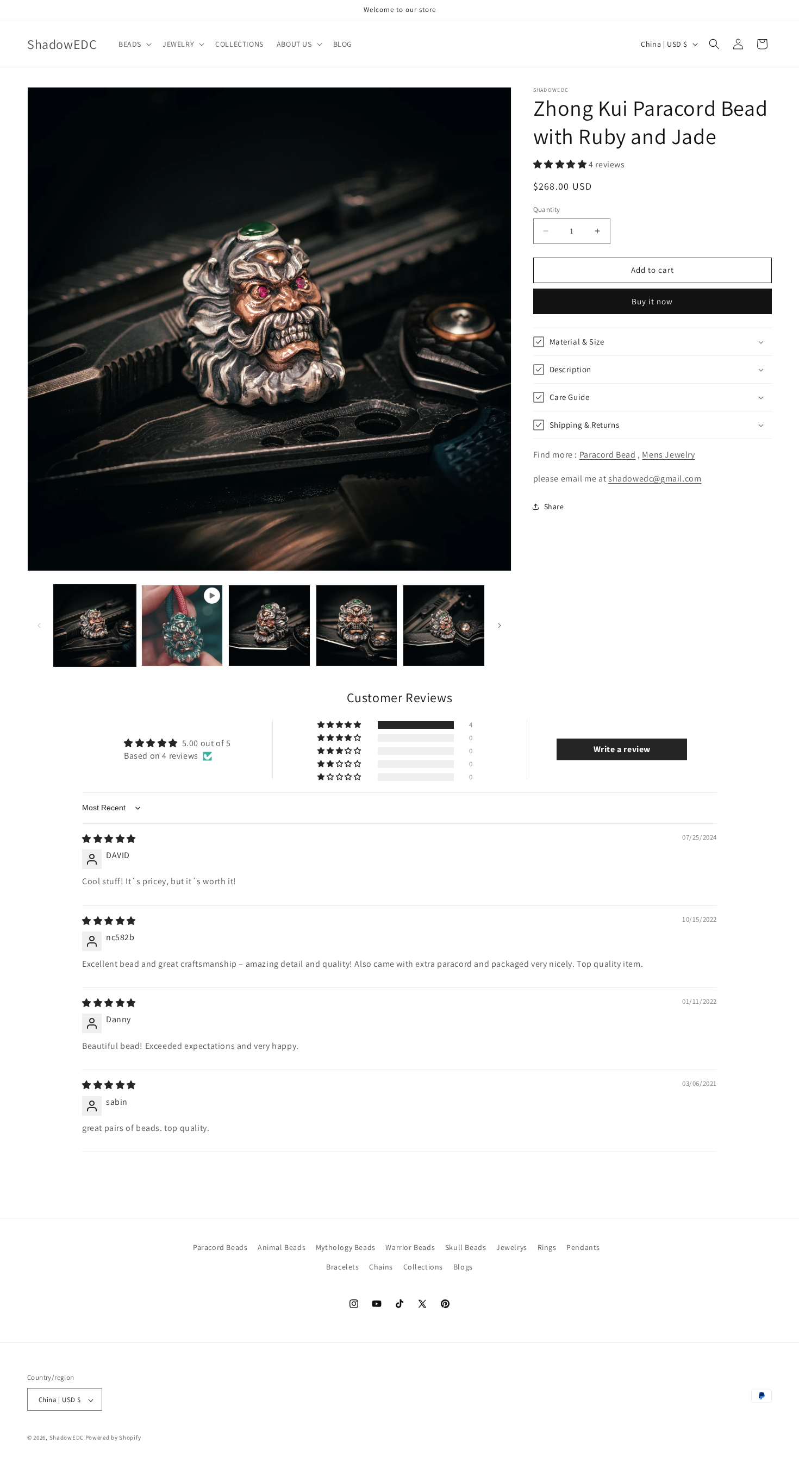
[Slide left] (39, 625)
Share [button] (554, 506)
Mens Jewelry (668, 454)
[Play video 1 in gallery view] (182, 626)
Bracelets (342, 1266)
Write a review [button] (622, 749)
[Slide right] (499, 625)
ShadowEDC (66, 1438)
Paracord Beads (220, 1247)
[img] (109, 839)
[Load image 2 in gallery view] (269, 626)
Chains (381, 1266)
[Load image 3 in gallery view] (357, 626)
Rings (547, 1247)
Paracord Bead (607, 454)
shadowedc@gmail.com (654, 478)
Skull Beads (465, 1247)
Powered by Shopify (113, 1438)
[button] (134, 44)
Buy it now (652, 301)
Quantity (546, 209)
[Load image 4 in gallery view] (444, 626)
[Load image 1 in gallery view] (95, 626)
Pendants (583, 1247)
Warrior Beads (410, 1247)
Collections (423, 1266)
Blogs (463, 1266)
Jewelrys (511, 1247)
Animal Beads (281, 1247)
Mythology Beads (346, 1247)
